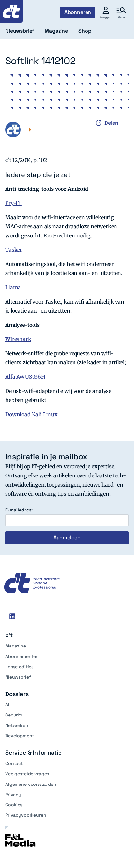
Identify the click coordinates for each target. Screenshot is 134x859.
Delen (111, 123)
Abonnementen (22, 656)
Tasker (13, 249)
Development (19, 736)
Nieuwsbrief (18, 677)
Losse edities (19, 667)
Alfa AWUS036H (25, 376)
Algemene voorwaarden (30, 784)
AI (7, 704)
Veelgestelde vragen (27, 774)
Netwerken (16, 725)
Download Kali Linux (32, 414)
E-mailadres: (19, 510)
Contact (14, 763)
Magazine (15, 646)
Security (14, 715)
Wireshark (18, 339)
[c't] (11, 11)
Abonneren (77, 12)
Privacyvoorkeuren (25, 815)
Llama (13, 287)
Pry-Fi (13, 203)
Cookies (13, 804)
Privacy (13, 794)
